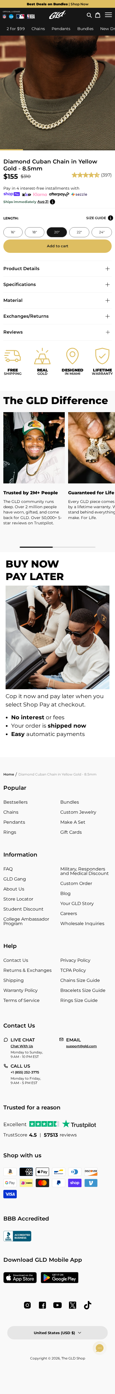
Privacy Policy (75, 960)
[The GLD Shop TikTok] (87, 1305)
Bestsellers (15, 802)
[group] (57, 4)
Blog (65, 893)
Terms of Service (21, 1000)
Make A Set (72, 822)
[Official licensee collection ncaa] (11, 16)
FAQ (8, 869)
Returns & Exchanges (27, 970)
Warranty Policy (20, 990)
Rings (9, 832)
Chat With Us (22, 1046)
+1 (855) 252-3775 (25, 1072)
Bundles (69, 802)
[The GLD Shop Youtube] (57, 1305)
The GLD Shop (73, 1358)
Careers (68, 913)
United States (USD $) (54, 1333)
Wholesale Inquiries (82, 923)
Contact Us (15, 960)
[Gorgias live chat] (100, 1348)
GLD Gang (14, 879)
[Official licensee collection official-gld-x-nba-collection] (31, 16)
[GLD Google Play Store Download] (59, 1278)
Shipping (13, 980)
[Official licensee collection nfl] (4, 16)
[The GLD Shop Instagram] (27, 1305)
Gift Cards (71, 832)
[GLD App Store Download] (20, 1278)
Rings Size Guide (79, 1000)
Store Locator (18, 899)
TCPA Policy (73, 970)
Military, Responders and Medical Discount (84, 871)
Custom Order (76, 883)
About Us (13, 889)
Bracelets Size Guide (83, 990)
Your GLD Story (77, 903)
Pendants (14, 822)
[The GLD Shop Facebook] (42, 1305)
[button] (89, 15)
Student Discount (23, 909)
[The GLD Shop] (57, 14)
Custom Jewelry (78, 812)
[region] (57, 480)
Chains (10, 812)
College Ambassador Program (26, 921)
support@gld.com (81, 1046)
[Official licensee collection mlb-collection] (20, 16)
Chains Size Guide (80, 980)
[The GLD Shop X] (72, 1305)
